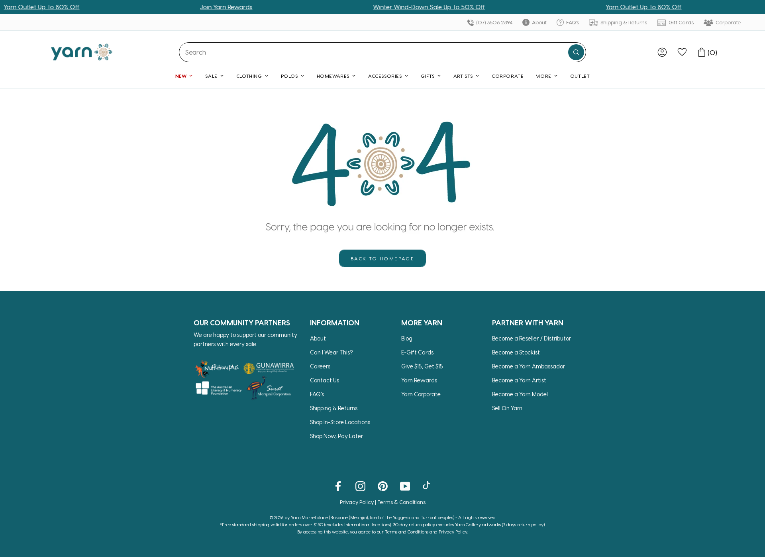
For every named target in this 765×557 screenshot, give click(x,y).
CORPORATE (508, 76)
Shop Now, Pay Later (336, 436)
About (539, 22)
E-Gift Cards (417, 352)
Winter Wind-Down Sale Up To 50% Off (419, 6)
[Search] (576, 52)
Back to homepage (382, 258)
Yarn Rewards (419, 380)
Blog (406, 338)
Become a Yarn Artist (519, 380)
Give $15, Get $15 (422, 366)
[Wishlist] (682, 52)
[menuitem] (662, 52)
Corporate (727, 22)
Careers (320, 366)
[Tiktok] (427, 485)
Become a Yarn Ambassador (528, 366)
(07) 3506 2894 (493, 22)
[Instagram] (360, 485)
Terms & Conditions (401, 502)
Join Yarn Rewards (216, 6)
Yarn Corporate (421, 394)
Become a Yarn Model (520, 394)
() (712, 52)
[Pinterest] (383, 485)
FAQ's (572, 22)
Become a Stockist (516, 352)
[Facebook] (338, 485)
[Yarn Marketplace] (82, 52)
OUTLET (580, 76)
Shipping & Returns (623, 22)
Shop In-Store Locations (340, 422)
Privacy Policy (357, 502)
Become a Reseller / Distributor (531, 338)
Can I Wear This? (331, 352)
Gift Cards (680, 22)
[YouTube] (405, 485)
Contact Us (324, 380)
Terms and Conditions (406, 531)
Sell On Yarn (507, 408)
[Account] (662, 52)
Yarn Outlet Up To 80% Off (633, 6)
